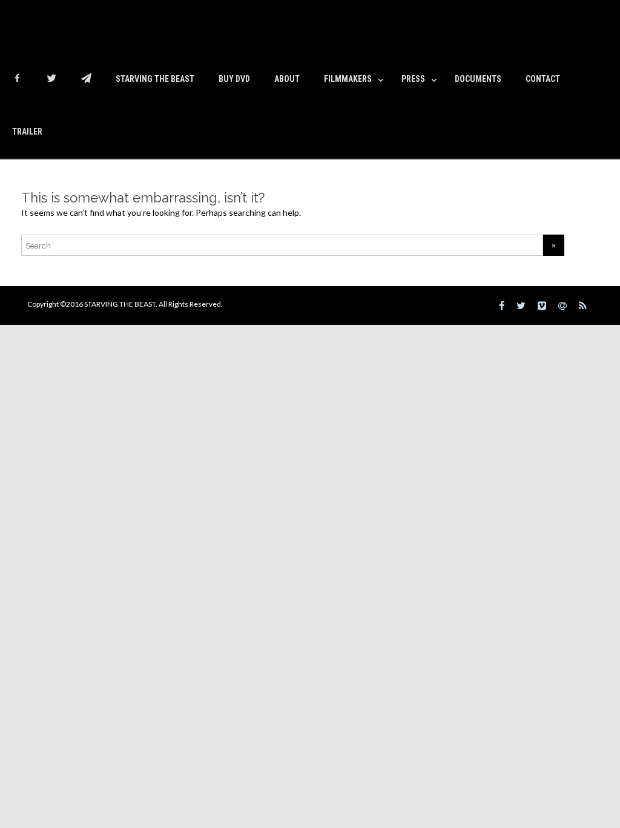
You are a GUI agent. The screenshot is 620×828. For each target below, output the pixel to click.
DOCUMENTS (478, 79)
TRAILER (27, 131)
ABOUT (287, 79)
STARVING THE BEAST (155, 79)
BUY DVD (234, 79)
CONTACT (543, 79)
